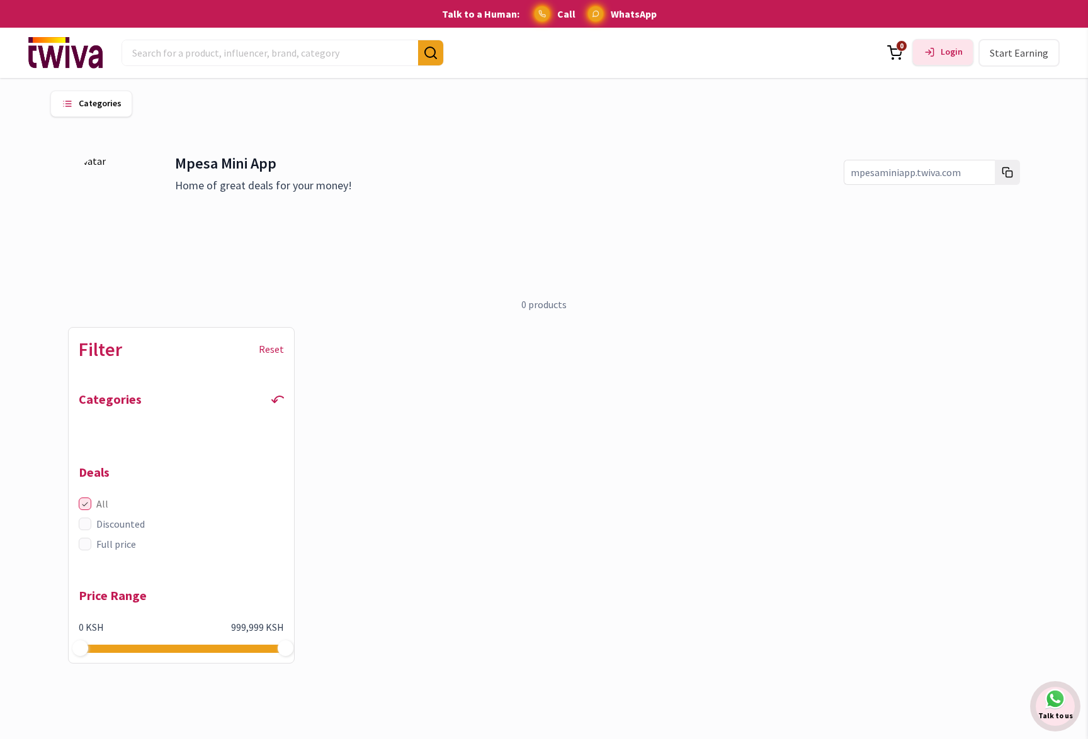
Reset (271, 349)
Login (952, 52)
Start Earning (1019, 53)
